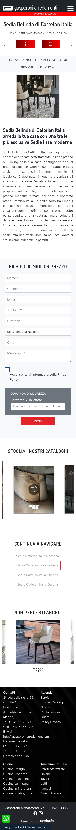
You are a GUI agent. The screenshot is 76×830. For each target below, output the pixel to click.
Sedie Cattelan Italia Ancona (37, 575)
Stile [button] (63, 60)
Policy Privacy (51, 722)
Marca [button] (14, 60)
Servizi (45, 697)
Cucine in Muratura (17, 788)
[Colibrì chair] (70, 44)
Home (12, 33)
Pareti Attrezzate (53, 769)
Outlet (45, 717)
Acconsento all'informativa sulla (39, 377)
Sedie (50, 33)
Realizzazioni (50, 712)
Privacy (5, 827)
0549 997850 (20, 722)
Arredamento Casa (31, 33)
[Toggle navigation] (70, 8)
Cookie (18, 827)
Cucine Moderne (15, 774)
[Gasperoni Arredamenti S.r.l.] (29, 8)
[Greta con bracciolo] (6, 44)
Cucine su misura (16, 783)
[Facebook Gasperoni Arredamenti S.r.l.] (35, 813)
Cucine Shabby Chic (18, 793)
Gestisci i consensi (37, 827)
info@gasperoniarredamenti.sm (26, 736)
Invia (38, 421)
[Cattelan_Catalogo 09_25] (34, 489)
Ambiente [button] (30, 60)
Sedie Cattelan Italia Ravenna (37, 556)
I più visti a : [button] (47, 67)
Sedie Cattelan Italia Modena (37, 565)
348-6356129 (22, 727)
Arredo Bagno (51, 793)
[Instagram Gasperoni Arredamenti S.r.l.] (41, 813)
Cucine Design (14, 769)
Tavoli (45, 779)
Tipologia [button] (28, 67)
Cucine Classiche (16, 779)
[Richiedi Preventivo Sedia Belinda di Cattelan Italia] (25, 44)
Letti (44, 783)
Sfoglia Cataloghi (53, 702)
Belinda (62, 33)
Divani (45, 774)
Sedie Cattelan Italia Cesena (37, 584)
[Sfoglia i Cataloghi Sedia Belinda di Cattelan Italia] (51, 44)
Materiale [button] (48, 60)
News (45, 707)
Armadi (46, 788)
